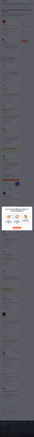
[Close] (31, 208)
